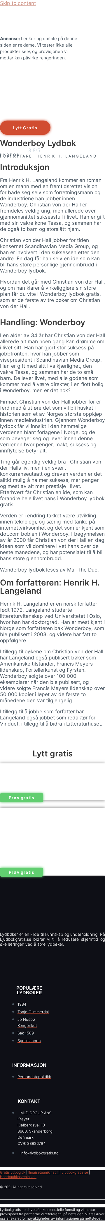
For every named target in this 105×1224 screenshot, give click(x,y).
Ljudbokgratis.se (75, 1172)
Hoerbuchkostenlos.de (18, 1177)
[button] (25, 128)
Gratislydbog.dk (12, 1172)
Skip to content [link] (18, 3)
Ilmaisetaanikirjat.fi (43, 1172)
